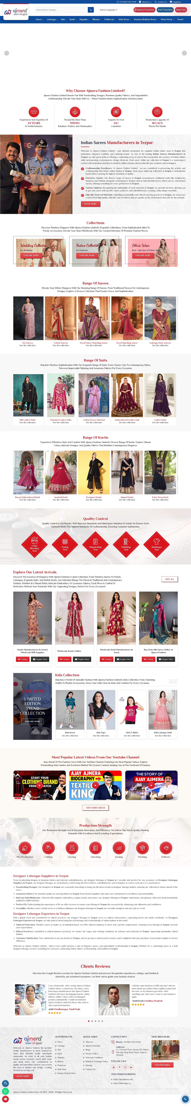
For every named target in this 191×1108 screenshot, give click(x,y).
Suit (63, 19)
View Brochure (162, 1065)
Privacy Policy (92, 1053)
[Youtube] (113, 1067)
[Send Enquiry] (5, 1099)
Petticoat (109, 19)
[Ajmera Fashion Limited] (16, 12)
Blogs (88, 1050)
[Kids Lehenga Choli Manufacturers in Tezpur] (163, 710)
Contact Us (162, 2)
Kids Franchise (165, 10)
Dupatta (83, 19)
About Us (146, 2)
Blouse (96, 19)
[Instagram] (125, 1067)
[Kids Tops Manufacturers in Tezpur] (101, 710)
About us (89, 1042)
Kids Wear (124, 19)
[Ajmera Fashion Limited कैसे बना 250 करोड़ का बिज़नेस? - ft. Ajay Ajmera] (39, 785)
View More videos (95, 808)
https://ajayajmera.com (123, 1079)
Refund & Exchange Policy (97, 1061)
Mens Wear (166, 19)
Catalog (23, 659)
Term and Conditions (94, 1057)
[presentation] (171, 682)
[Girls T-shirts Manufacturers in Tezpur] (132, 710)
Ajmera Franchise (145, 10)
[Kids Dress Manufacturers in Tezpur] (70, 710)
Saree (39, 19)
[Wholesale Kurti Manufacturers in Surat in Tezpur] (116, 618)
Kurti (72, 19)
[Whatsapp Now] (5, 1091)
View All (169, 579)
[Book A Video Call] (5, 1083)
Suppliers (177, 2)
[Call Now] (185, 1099)
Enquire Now (41, 659)
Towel (180, 19)
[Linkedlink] (131, 1067)
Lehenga (51, 19)
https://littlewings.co (122, 1083)
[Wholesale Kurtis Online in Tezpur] (74, 618)
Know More (90, 204)
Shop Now (181, 10)
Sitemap (89, 1065)
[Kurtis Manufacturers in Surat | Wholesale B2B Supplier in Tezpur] (32, 618)
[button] (88, 1021)
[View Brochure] (165, 1050)
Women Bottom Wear (145, 19)
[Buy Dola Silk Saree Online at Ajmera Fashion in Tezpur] (158, 618)
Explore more (31, 255)
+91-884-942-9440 (127, 2)
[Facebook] (119, 1067)
